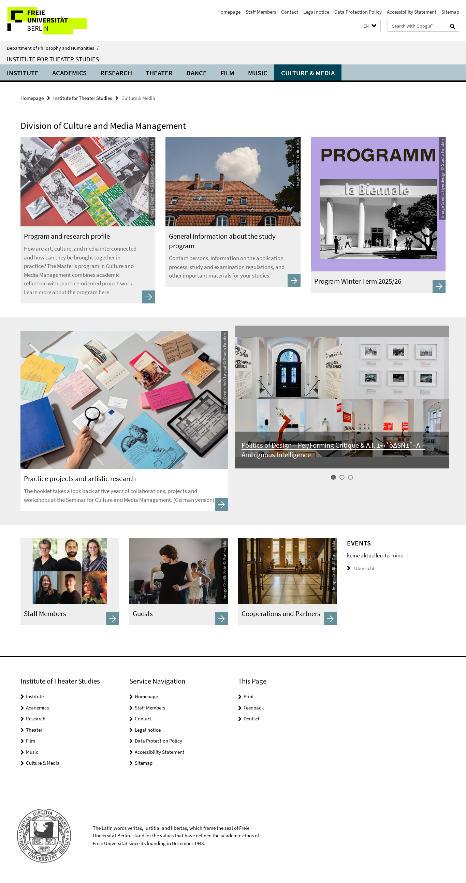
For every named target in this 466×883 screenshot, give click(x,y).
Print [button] (249, 696)
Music (257, 73)
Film (227, 73)
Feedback (254, 707)
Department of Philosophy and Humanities (53, 48)
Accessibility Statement (411, 12)
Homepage (229, 12)
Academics (69, 73)
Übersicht (364, 568)
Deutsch (252, 718)
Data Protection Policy (358, 12)
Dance (196, 73)
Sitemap (450, 12)
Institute (23, 73)
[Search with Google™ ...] (452, 25)
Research (116, 73)
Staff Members (261, 12)
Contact (289, 12)
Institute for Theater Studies (53, 59)
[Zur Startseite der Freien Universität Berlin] (57, 20)
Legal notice (316, 12)
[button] (370, 26)
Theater (159, 73)
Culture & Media (308, 73)
